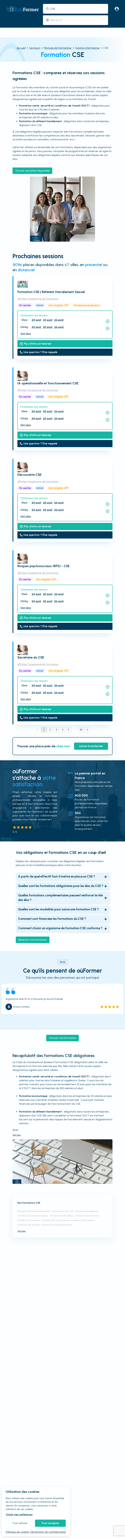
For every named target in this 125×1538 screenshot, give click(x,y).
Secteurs (34, 47)
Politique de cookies (17, 1531)
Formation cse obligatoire (86, 1211)
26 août (59, 319)
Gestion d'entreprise (87, 47)
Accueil (21, 47)
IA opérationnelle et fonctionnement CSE (47, 383)
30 (81, 729)
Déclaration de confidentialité (48, 1531)
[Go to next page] (87, 729)
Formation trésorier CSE (62, 1211)
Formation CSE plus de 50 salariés (32, 1216)
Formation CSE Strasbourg (62, 1216)
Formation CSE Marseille (28, 1225)
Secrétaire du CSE (30, 657)
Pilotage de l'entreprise (57, 47)
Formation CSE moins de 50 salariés (33, 1211)
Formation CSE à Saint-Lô (87, 1216)
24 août (36, 319)
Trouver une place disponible (32, 170)
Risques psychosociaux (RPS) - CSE (43, 566)
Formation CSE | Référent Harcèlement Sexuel (51, 292)
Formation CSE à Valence (28, 1220)
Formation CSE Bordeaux (82, 1220)
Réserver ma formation (32, 939)
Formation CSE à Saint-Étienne (55, 1220)
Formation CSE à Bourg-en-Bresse (56, 1225)
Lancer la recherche (91, 746)
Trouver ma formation (62, 1037)
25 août (48, 319)
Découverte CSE (29, 475)
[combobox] (78, 8)
